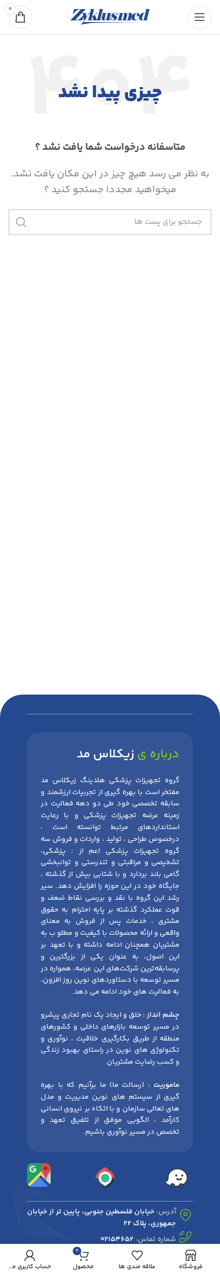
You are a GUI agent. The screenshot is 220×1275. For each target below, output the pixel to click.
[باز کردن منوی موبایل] (199, 17)
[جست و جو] (21, 222)
